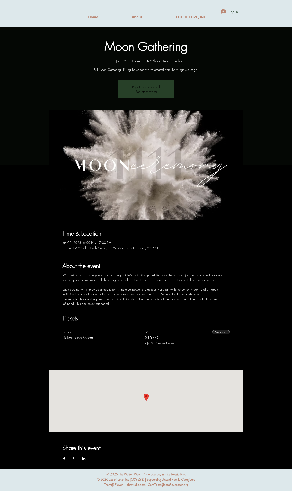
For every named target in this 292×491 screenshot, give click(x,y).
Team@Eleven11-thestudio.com (125, 484)
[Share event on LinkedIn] (84, 458)
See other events (146, 91)
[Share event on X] (74, 458)
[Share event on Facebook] (64, 458)
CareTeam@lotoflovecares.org (168, 484)
